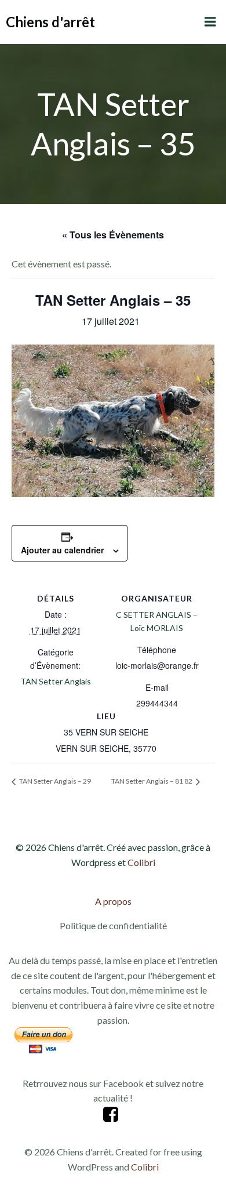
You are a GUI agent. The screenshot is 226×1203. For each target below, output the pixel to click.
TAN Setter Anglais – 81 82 (152, 781)
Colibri (141, 862)
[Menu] (210, 22)
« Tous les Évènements (113, 234)
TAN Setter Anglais (55, 681)
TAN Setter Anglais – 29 (54, 781)
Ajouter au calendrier (62, 550)
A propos (113, 901)
